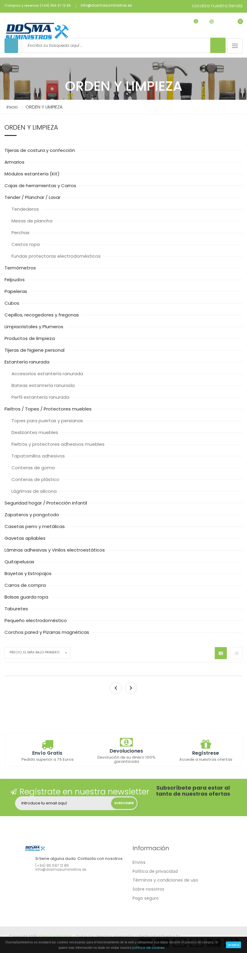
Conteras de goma (33, 467)
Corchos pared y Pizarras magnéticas (47, 632)
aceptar (233, 945)
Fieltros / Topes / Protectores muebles (49, 409)
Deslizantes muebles (35, 432)
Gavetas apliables (26, 538)
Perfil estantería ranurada (40, 397)
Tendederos (25, 209)
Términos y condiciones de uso (165, 880)
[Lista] (236, 653)
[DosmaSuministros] (37, 32)
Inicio (12, 107)
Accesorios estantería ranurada (47, 373)
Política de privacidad (155, 871)
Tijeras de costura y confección (40, 150)
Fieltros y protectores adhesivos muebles (58, 444)
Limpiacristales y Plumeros (34, 326)
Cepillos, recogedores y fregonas (42, 315)
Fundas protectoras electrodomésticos (56, 256)
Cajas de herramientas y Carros (41, 185)
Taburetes (17, 608)
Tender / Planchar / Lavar (33, 197)
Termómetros (21, 268)
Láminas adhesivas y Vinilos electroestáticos (55, 550)
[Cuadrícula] (221, 653)
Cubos (12, 303)
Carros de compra (26, 585)
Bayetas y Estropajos (29, 573)
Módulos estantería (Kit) (33, 174)
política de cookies (148, 947)
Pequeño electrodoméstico (36, 620)
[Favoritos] (192, 25)
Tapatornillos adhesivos (38, 456)
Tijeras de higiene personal (35, 350)
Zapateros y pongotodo (32, 514)
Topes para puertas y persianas (47, 420)
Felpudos (15, 279)
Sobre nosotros (148, 889)
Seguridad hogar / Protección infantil (46, 503)
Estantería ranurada (28, 362)
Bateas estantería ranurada (43, 385)
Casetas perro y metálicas (35, 526)
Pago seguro (146, 898)
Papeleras (16, 291)
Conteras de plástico (36, 479)
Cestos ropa (26, 244)
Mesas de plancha (32, 221)
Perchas (21, 232)
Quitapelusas (20, 561)
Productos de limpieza (30, 338)
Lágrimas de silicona (34, 491)
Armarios (15, 162)
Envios (139, 862)
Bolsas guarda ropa (27, 597)
